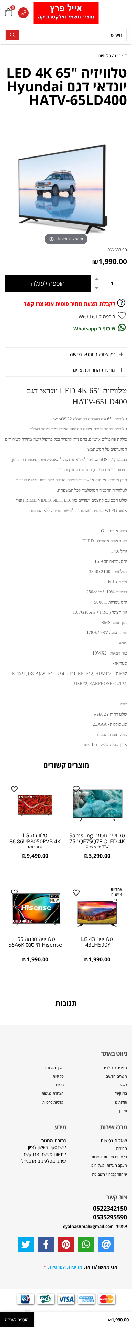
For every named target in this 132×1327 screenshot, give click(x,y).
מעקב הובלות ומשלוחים (109, 1165)
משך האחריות (53, 1067)
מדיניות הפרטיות (65, 1267)
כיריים (60, 1084)
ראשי (123, 1084)
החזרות (121, 1148)
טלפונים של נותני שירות (109, 1156)
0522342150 (110, 1208)
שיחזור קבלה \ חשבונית (109, 1174)
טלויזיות (58, 1076)
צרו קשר (121, 1093)
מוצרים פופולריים (115, 1067)
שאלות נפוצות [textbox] (109, 1157)
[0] (8, 12)
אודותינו (121, 1102)
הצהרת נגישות (53, 1093)
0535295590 (110, 1217)
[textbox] (35, 1157)
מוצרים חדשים (116, 1076)
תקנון (123, 1110)
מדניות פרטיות (53, 1102)
